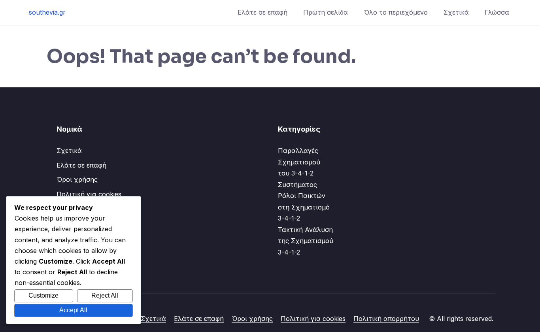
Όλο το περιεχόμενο (396, 12)
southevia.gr (47, 12)
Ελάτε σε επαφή (262, 12)
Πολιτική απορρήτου (386, 319)
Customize (43, 295)
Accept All (73, 310)
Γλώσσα (497, 12)
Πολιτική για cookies (89, 194)
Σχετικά (456, 12)
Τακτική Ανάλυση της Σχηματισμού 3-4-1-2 (305, 241)
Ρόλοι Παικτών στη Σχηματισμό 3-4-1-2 (304, 207)
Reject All (104, 295)
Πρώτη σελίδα (325, 12)
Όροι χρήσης (77, 179)
